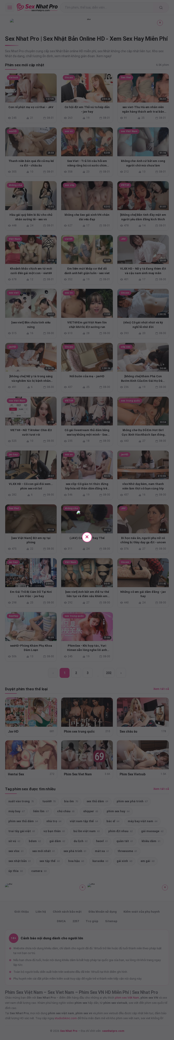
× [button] (87, 537)
